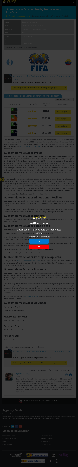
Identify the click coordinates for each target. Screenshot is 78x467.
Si (39, 241)
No (39, 247)
